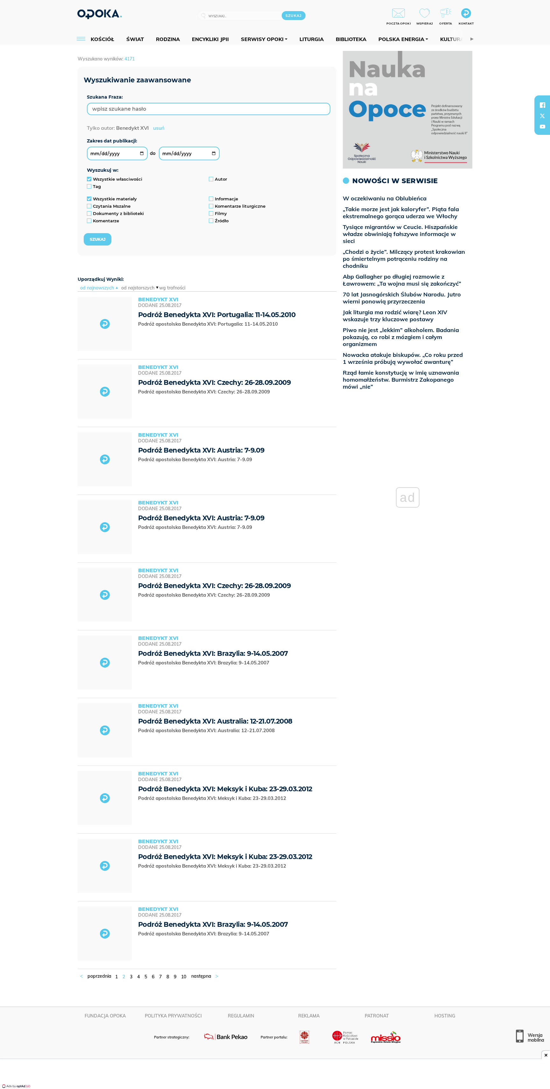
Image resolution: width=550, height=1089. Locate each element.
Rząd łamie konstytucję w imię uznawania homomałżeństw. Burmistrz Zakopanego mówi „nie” (401, 379)
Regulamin (241, 1016)
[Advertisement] (275, 1074)
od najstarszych (137, 288)
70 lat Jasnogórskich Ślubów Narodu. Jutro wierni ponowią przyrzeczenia (402, 298)
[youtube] (542, 127)
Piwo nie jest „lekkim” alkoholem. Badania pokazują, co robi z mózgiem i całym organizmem (401, 337)
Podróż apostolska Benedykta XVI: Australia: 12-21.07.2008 (207, 730)
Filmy (221, 213)
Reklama (309, 1016)
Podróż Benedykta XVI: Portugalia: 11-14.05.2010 (216, 315)
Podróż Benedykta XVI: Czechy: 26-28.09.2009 (214, 382)
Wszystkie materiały (115, 198)
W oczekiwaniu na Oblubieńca (385, 198)
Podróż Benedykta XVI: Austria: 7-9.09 (201, 450)
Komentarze (106, 220)
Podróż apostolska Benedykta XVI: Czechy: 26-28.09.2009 (205, 392)
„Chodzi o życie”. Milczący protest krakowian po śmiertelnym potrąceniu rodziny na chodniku (404, 258)
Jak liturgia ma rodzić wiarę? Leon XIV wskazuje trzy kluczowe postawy (395, 316)
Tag (97, 186)
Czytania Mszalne (111, 206)
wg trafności (172, 288)
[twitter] (542, 116)
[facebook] (542, 105)
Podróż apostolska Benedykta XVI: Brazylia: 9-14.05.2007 (204, 663)
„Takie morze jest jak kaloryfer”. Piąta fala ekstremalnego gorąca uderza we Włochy (401, 212)
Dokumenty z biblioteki (118, 213)
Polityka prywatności (173, 1016)
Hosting (444, 1016)
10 (183, 977)
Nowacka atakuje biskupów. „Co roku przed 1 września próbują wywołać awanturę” (403, 358)
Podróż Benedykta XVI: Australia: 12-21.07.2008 (215, 721)
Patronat (377, 1016)
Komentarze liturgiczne (240, 206)
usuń (158, 128)
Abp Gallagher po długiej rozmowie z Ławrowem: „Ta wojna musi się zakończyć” (402, 280)
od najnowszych (97, 288)
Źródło (222, 220)
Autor (221, 179)
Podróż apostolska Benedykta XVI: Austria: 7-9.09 (195, 459)
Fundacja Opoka (105, 1016)
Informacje (226, 198)
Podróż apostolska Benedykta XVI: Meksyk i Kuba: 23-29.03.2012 (212, 798)
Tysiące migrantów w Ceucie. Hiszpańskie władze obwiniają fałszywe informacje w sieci (400, 234)
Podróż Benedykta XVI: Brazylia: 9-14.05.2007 (213, 653)
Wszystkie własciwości (117, 179)
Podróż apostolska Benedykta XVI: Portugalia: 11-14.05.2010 (209, 324)
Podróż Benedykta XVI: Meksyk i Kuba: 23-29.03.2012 (225, 789)
